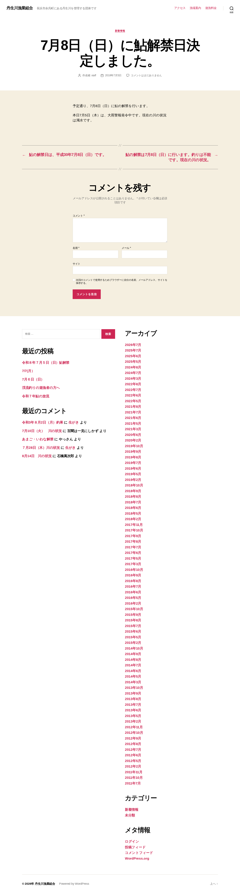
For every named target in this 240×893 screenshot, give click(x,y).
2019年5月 (133, 474)
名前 (76, 248)
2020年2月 (133, 440)
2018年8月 (133, 496)
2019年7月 (133, 463)
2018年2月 (133, 519)
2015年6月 (133, 631)
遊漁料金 (211, 8)
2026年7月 (133, 345)
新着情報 (120, 30)
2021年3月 (133, 429)
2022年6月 (133, 395)
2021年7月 (133, 412)
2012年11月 (134, 727)
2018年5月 (133, 513)
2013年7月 (133, 704)
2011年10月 (134, 777)
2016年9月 (133, 575)
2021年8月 (133, 406)
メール (126, 248)
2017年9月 (133, 536)
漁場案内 (195, 8)
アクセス (180, 8)
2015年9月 (133, 614)
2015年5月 (133, 637)
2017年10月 (134, 530)
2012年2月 (133, 766)
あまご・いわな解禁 (38, 439)
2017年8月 (133, 541)
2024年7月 (133, 373)
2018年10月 (134, 485)
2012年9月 (133, 738)
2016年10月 (134, 569)
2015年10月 (134, 609)
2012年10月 (134, 732)
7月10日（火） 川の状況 (42, 431)
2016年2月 (133, 603)
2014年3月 (133, 682)
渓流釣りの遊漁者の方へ (41, 387)
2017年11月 (134, 525)
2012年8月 (133, 744)
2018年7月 (133, 502)
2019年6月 (133, 468)
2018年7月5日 (113, 75)
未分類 (130, 815)
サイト (76, 263)
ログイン (132, 841)
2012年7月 (133, 749)
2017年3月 (133, 564)
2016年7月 (133, 586)
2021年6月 (133, 418)
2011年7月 (133, 783)
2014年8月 (133, 659)
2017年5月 (133, 558)
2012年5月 (133, 761)
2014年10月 (134, 648)
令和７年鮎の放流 (35, 396)
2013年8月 (133, 699)
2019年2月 (133, 480)
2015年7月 (133, 626)
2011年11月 (134, 772)
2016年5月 (133, 598)
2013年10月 (134, 687)
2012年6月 (133, 755)
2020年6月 (133, 435)
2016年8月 (133, 581)
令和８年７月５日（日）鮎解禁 (45, 362)
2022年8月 (133, 384)
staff (93, 75)
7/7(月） (28, 371)
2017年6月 (133, 553)
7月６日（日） (33, 379)
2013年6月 (133, 710)
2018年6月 (133, 508)
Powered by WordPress (74, 883)
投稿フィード (135, 847)
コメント (78, 215)
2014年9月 (133, 654)
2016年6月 (133, 592)
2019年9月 (133, 451)
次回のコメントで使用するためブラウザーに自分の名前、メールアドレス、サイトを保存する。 (121, 281)
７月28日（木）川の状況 (41, 447)
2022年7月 (133, 390)
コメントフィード (139, 853)
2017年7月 (133, 547)
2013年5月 (133, 716)
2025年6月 (133, 356)
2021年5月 (133, 423)
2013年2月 (133, 721)
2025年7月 (133, 350)
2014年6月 (133, 671)
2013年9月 (133, 693)
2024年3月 (133, 378)
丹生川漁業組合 (20, 8)
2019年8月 (133, 457)
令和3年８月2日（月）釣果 (42, 422)
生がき (74, 422)
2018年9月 (133, 491)
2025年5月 (133, 361)
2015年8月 (133, 620)
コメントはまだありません (146, 75)
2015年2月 (133, 642)
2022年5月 (133, 401)
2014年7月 (133, 665)
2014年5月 (133, 676)
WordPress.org (137, 858)
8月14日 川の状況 (37, 456)
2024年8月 (133, 367)
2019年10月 (134, 446)
